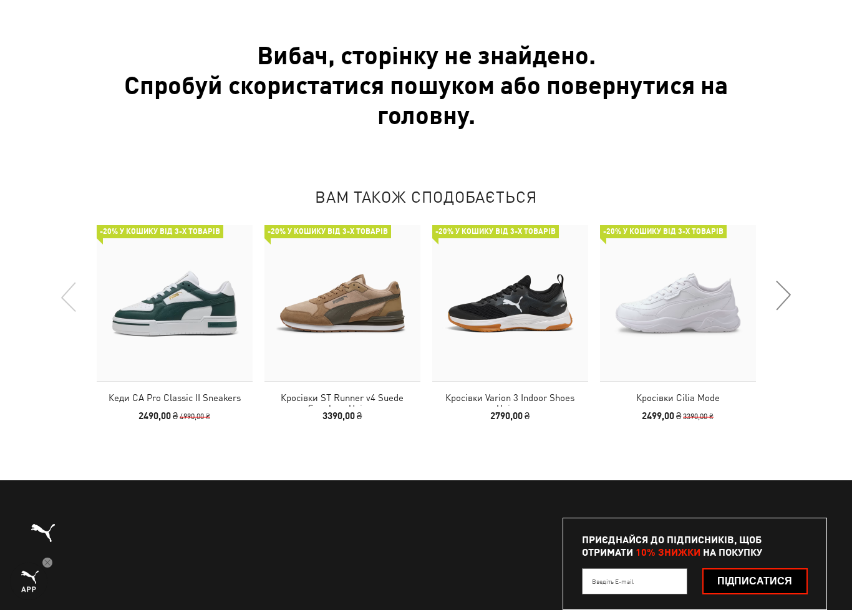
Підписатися (754, 581)
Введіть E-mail (613, 581)
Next (783, 296)
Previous (69, 296)
